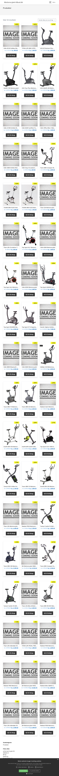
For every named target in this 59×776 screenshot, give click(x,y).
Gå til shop (11, 55)
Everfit (5, 756)
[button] (29, 773)
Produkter (6, 745)
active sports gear (8, 751)
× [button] (57, 759)
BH (4, 755)
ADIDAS (5, 753)
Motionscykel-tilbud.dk (13, 2)
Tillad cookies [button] (23, 770)
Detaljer (40, 764)
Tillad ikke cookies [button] (34, 770)
